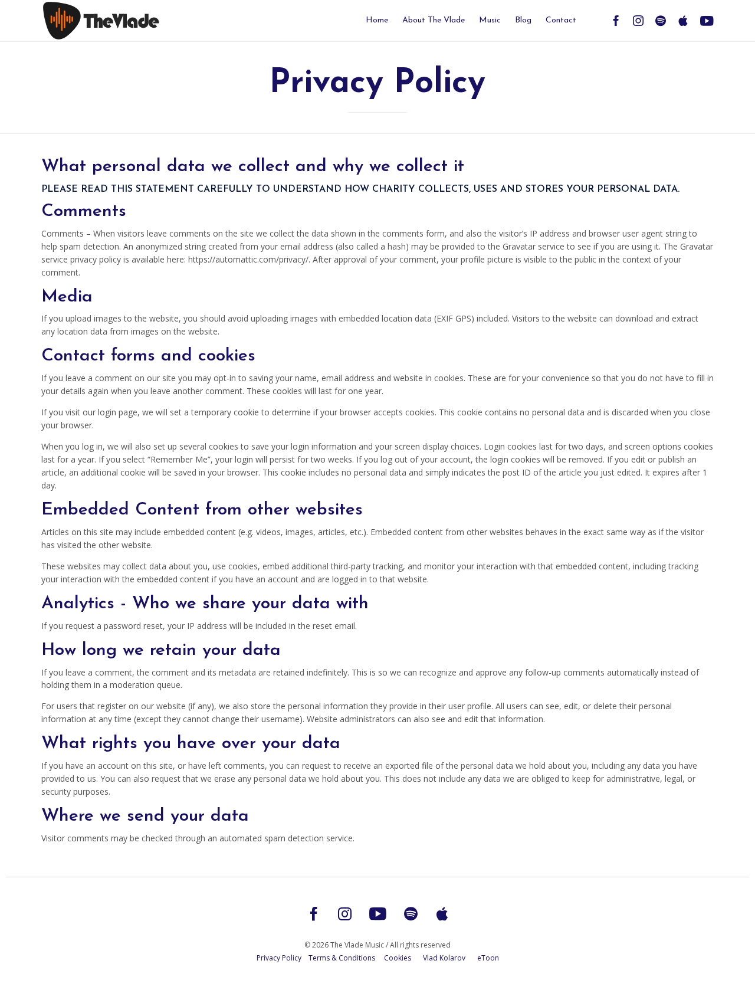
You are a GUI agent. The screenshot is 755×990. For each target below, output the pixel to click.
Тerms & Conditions (341, 958)
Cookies (397, 958)
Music (490, 20)
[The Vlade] (129, 20)
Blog (523, 20)
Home (377, 20)
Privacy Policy (279, 958)
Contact (561, 20)
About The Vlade (433, 20)
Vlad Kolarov (444, 958)
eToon (488, 958)
